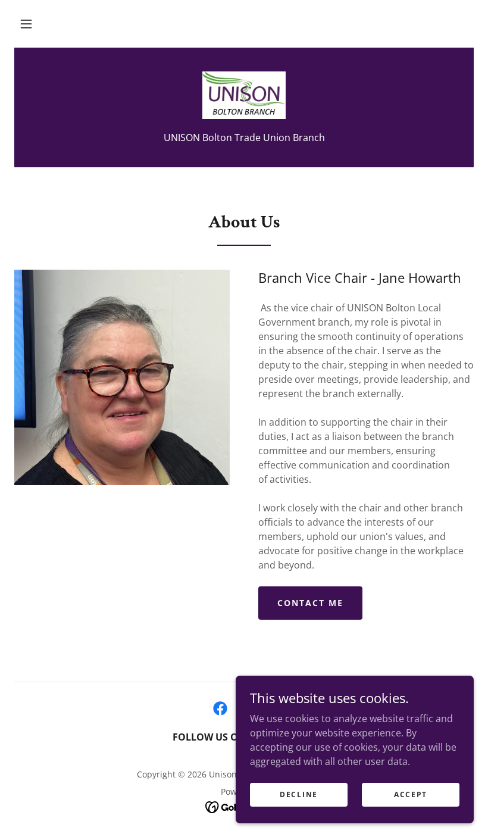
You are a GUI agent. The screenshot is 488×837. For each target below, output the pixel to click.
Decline (299, 794)
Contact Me (310, 602)
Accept (410, 794)
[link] (244, 95)
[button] (26, 24)
